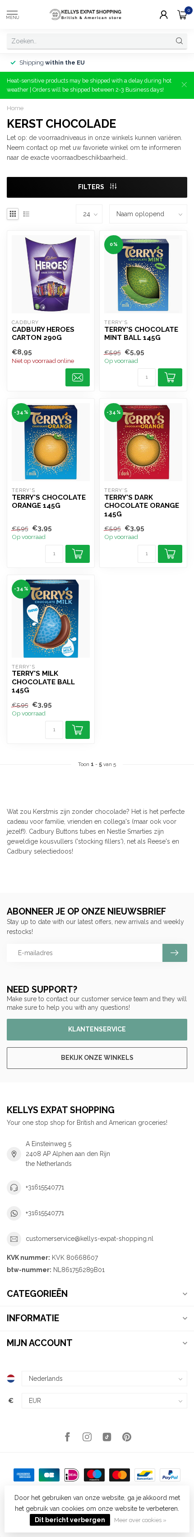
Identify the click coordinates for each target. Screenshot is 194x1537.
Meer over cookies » (140, 1520)
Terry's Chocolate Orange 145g (49, 501)
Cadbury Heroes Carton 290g (43, 333)
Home (15, 107)
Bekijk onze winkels (97, 1057)
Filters (92, 186)
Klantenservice (97, 1029)
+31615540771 (45, 1187)
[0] (182, 14)
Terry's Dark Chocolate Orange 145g (141, 505)
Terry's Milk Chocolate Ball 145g (43, 681)
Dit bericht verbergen (70, 1519)
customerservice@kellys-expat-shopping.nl (89, 1238)
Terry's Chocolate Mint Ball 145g (141, 333)
